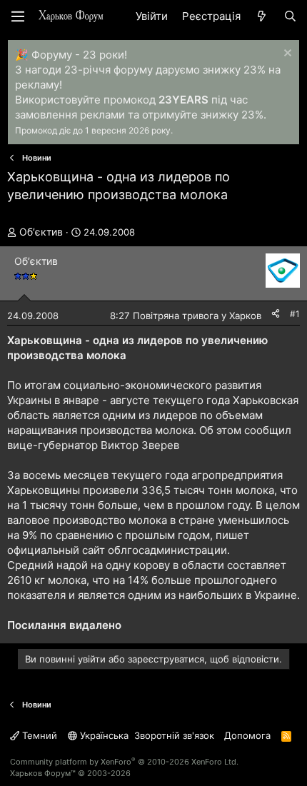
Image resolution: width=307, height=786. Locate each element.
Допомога (247, 735)
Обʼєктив (41, 232)
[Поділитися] (275, 314)
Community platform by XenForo (124, 762)
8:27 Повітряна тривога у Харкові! (188, 315)
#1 (295, 313)
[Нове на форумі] (262, 16)
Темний (38, 735)
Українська (103, 735)
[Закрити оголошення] (286, 54)
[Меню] (18, 16)
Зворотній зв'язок (174, 735)
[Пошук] (290, 16)
